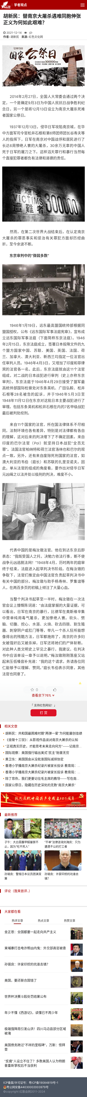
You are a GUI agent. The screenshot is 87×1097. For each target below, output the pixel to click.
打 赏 (43, 713)
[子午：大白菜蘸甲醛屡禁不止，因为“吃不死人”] (23, 829)
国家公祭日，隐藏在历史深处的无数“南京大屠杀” (40, 785)
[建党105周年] (43, 806)
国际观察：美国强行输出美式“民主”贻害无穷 (37, 753)
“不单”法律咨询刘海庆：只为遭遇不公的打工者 (63, 844)
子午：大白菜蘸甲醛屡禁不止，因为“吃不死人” (21, 844)
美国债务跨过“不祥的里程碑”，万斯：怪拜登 (34, 1047)
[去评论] (81, 754)
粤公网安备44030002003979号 (27, 1087)
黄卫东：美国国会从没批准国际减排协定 (34, 759)
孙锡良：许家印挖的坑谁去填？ (62, 876)
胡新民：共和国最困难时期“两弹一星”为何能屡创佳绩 (43, 733)
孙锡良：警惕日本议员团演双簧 (22, 876)
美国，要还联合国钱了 (20, 980)
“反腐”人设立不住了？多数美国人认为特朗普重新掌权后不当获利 (34, 1063)
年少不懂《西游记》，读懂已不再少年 (31, 1013)
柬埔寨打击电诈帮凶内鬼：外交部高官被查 (35, 948)
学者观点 (20, 5)
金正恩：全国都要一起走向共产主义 (30, 932)
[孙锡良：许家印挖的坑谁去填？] (63, 861)
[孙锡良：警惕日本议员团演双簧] (23, 861)
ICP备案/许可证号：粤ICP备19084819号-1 (30, 1082)
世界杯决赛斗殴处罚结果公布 (25, 996)
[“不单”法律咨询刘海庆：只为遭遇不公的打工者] (63, 829)
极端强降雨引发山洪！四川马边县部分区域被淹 (35, 1031)
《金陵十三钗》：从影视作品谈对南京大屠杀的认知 (41, 740)
